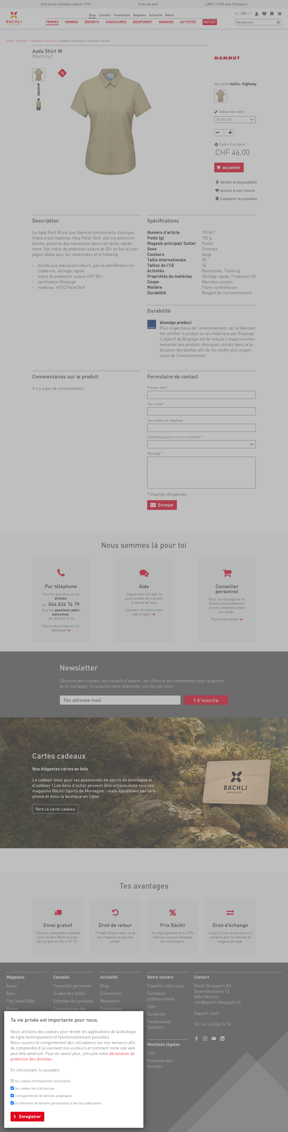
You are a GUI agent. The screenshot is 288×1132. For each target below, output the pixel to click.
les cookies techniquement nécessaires (43, 1081)
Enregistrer (30, 1116)
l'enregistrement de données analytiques (43, 1096)
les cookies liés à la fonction (35, 1088)
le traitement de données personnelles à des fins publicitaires (58, 1103)
